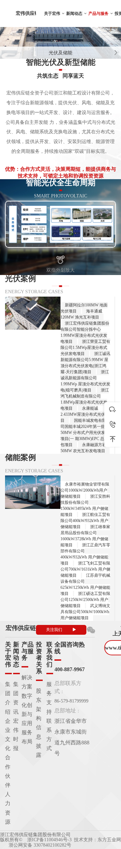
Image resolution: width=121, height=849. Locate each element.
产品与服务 (98, 13)
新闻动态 (74, 13)
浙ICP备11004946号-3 (49, 839)
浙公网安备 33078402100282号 (40, 845)
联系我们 (49, 654)
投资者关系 (39, 658)
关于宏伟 (52, 13)
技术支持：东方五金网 (97, 839)
